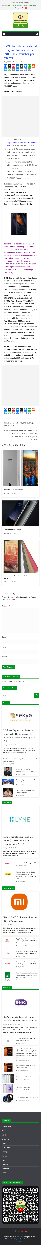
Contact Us (5, 1169)
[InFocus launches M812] (20, 451)
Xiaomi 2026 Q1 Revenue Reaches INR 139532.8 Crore (20, 919)
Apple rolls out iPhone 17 (23, 1087)
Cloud (4, 1143)
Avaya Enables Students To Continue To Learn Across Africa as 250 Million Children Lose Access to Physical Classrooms (20, 435)
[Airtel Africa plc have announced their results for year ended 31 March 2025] (8, 964)
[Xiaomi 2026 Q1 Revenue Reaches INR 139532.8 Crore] (20, 903)
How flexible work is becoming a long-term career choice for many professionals (20, 760)
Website (5, 657)
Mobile (4, 1131)
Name (4, 637)
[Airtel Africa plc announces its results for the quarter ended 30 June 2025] (8, 953)
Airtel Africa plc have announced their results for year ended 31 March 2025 (27, 963)
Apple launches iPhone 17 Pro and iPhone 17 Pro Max (26, 1066)
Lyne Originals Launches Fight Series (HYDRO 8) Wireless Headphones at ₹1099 (18, 840)
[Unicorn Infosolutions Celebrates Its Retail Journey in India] (8, 1040)
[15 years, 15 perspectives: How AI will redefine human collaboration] (8, 782)
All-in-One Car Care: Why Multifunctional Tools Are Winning (26, 770)
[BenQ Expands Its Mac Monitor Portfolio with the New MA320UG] (20, 1002)
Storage (4, 1156)
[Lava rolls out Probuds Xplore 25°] (8, 864)
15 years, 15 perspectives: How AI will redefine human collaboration (25, 781)
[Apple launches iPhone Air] (8, 1078)
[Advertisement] (20, 116)
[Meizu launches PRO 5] (20, 502)
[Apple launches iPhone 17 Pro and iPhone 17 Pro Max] (8, 1068)
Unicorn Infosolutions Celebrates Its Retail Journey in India (26, 1039)
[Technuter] (4, 34)
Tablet (4, 1135)
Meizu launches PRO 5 (13, 529)
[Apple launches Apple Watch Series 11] (8, 1098)
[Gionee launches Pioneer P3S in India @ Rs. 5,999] (20, 541)
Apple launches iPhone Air (23, 1077)
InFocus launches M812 (13, 489)
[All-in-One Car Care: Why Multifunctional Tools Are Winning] (8, 771)
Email (4, 647)
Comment (6, 606)
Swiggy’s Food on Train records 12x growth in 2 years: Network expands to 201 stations (23, 6)
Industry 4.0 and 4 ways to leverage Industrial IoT (19, 424)
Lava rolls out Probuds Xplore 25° (26, 863)
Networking (6, 1139)
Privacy (4, 1173)
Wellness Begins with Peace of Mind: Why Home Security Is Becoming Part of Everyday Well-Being (19, 735)
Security (4, 1152)
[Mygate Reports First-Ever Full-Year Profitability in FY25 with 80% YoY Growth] (8, 942)
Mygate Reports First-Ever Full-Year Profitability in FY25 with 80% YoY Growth (26, 941)
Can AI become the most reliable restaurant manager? (25, 791)
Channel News (6, 1127)
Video (3, 1160)
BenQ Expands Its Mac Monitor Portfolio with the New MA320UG (20, 1019)
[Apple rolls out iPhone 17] (8, 1088)
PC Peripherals (7, 1148)
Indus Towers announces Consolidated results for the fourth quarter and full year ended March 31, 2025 (27, 975)
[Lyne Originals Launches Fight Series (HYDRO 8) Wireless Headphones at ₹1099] (20, 819)
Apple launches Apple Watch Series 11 (27, 1097)
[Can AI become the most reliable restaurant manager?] (8, 792)
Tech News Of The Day (13, 681)
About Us (5, 1164)
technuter (17, 62)
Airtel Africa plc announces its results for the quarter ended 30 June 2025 (26, 952)
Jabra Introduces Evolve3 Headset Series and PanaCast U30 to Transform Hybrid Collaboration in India (26, 875)
